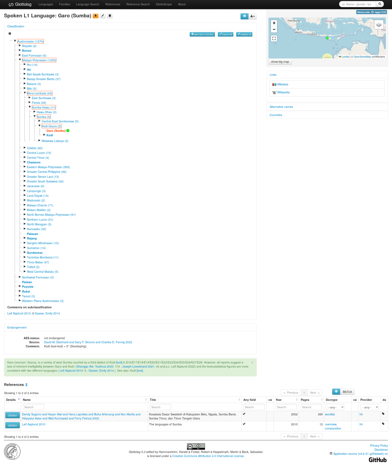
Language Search (87, 4)
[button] (327, 38)
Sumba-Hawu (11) (44, 107)
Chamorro (34, 162)
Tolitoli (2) (33, 267)
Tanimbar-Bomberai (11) (43, 257)
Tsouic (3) (28, 296)
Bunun (26, 50)
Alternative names (281, 107)
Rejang (32, 238)
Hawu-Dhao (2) (47, 112)
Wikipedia (283, 92)
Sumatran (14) (36, 248)
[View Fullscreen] (274, 38)
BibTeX (347, 392)
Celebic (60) (35, 148)
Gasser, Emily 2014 (47, 313)
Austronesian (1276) (30, 41)
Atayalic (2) (29, 46)
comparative (333, 428)
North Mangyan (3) (39, 224)
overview (330, 424)
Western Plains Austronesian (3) (43, 301)
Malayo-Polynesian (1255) (39, 60)
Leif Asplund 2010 (19, 313)
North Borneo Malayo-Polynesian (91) (51, 214)
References (112, 4)
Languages (46, 4)
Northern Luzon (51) (40, 219)
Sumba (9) (44, 117)
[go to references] (110, 16)
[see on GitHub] (103, 16)
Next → (315, 392)
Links (273, 75)
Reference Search (138, 4)
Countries (276, 115)
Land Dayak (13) (38, 195)
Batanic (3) (34, 84)
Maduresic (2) (36, 200)
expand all (227, 34)
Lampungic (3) (36, 191)
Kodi (50, 135)
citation (12, 415)
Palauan (32, 234)
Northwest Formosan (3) (38, 277)
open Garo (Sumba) (204, 34)
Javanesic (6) (35, 186)
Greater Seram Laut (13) (43, 176)
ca (270, 400)
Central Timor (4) (38, 157)
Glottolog (22, 4)
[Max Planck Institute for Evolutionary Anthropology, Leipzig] (12, 451)
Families (64, 4)
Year (279, 400)
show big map (280, 61)
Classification (15, 26)
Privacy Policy (379, 445)
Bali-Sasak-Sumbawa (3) (43, 74)
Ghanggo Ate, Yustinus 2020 (94, 366)
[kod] (119, 362)
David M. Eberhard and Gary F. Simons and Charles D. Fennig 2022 (88, 342)
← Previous (290, 392)
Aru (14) (32, 65)
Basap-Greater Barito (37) (44, 79)
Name (27, 400)
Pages (305, 400)
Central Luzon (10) (39, 153)
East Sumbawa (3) (44, 98)
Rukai (26, 291)
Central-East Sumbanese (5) (60, 121)
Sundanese (35, 252)
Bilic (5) (32, 88)
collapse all (246, 34)
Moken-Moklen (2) (39, 210)
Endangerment (17, 327)
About (182, 4)
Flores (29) (39, 103)
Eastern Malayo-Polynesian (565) (48, 167)
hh (361, 414)
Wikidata (282, 84)
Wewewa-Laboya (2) (55, 141)
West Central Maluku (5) (42, 271)
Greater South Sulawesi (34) (45, 181)
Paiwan (27, 282)
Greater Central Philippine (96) (47, 172)
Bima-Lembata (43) (39, 93)
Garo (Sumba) (56, 131)
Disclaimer (381, 449)
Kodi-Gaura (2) (51, 126)
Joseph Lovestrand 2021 (138, 366)
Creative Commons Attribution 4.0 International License (208, 456)
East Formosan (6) (34, 55)
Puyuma (27, 286)
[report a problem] (95, 16)
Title (153, 400)
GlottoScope (164, 4)
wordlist (330, 414)
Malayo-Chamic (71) (40, 205)
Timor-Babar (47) (38, 262)
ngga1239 (380, 12)
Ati (29, 69)
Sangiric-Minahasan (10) (43, 243)
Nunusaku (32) (36, 229)
